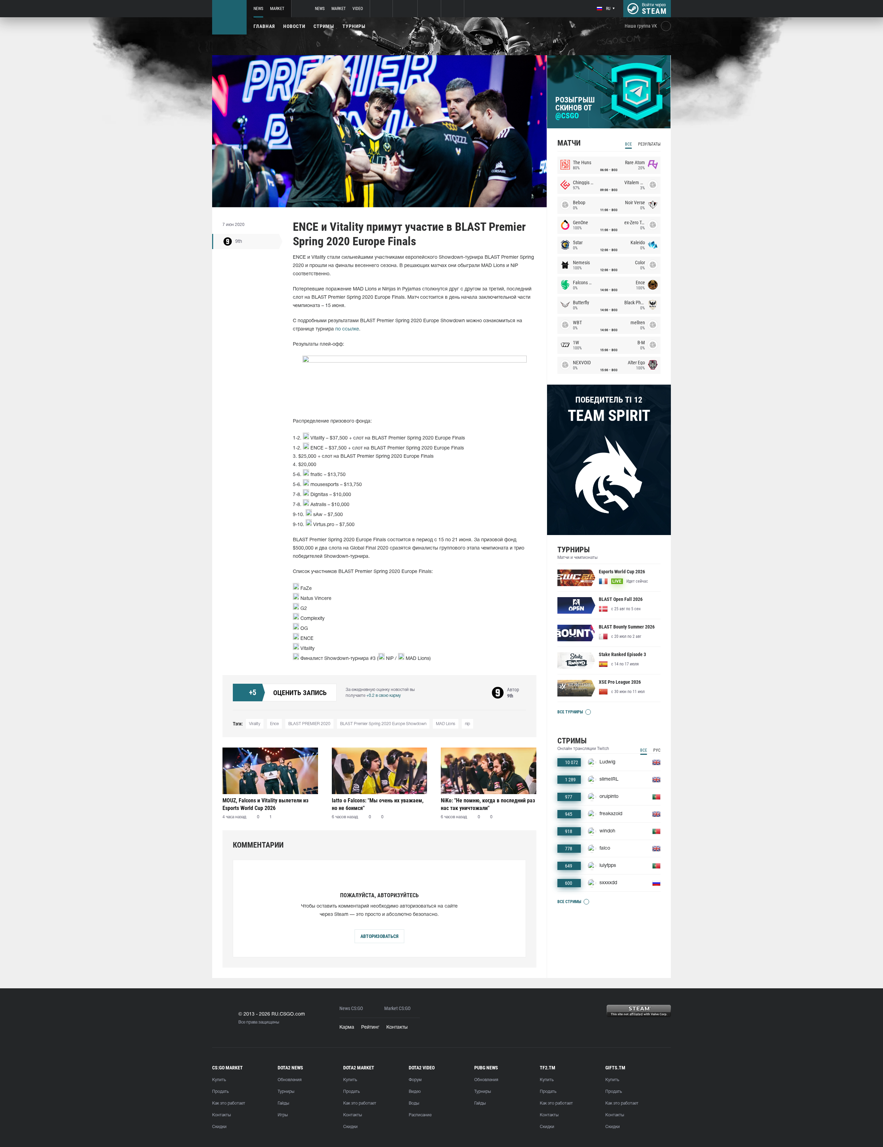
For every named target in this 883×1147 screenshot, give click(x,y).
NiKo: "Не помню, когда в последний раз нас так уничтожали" (488, 804)
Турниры (354, 26)
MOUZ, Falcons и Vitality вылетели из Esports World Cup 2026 (265, 804)
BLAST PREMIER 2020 (309, 724)
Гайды (283, 1103)
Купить (219, 1080)
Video (358, 8)
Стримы (324, 26)
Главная (264, 26)
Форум (415, 1080)
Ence (274, 724)
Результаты (649, 144)
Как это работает (228, 1103)
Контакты (397, 1027)
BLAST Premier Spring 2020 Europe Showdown (383, 724)
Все (628, 144)
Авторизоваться (379, 936)
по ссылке (347, 329)
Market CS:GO (397, 1008)
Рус (657, 750)
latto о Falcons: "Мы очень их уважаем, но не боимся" (378, 804)
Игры (283, 1115)
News (258, 8)
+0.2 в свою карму (383, 696)
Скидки (219, 1127)
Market (277, 8)
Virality (254, 724)
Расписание (420, 1115)
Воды (414, 1103)
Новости (294, 26)
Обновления (289, 1080)
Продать (220, 1092)
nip (467, 724)
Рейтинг (370, 1027)
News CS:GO (351, 1008)
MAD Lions (445, 724)
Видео (415, 1092)
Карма (346, 1027)
